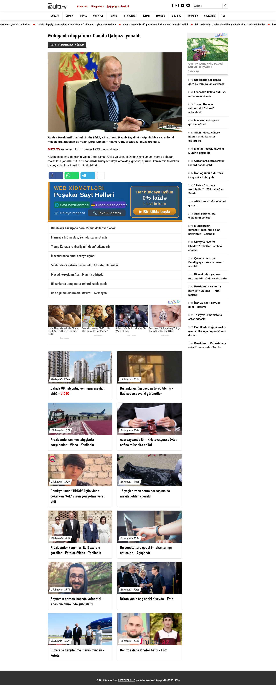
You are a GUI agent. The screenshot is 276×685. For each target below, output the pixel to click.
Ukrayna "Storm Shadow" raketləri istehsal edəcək (205, 246)
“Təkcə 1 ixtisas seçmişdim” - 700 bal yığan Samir (205, 189)
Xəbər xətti (82, 6)
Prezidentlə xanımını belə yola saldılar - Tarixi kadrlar (204, 290)
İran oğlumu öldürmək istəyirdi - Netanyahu (79, 293)
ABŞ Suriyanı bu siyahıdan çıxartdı (201, 215)
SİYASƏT (70, 16)
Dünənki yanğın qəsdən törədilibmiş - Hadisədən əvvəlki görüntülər (172, 24)
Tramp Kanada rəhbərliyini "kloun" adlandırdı (80, 247)
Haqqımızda (97, 6)
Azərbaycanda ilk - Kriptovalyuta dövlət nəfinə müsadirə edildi (97, 24)
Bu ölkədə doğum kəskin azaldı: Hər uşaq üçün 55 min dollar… (207, 331)
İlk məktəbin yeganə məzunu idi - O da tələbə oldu (207, 276)
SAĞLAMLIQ (209, 16)
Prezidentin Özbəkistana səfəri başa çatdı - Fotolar (207, 345)
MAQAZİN (160, 16)
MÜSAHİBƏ (193, 16)
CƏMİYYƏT (98, 16)
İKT (223, 16)
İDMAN (146, 16)
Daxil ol (125, 6)
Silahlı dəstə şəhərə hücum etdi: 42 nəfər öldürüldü (84, 265)
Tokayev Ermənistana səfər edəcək (205, 317)
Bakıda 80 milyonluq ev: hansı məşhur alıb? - (241, 24)
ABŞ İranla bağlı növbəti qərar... (207, 203)
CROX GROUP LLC (126, 680)
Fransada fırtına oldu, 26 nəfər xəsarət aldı (79, 237)
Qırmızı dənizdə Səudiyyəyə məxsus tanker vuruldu (205, 262)
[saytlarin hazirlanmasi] (115, 202)
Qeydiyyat (114, 6)
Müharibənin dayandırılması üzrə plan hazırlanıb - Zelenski (204, 229)
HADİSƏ (113, 16)
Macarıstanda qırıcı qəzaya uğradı (73, 256)
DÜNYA (83, 16)
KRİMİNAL (176, 16)
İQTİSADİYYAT (130, 16)
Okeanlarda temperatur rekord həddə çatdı (79, 284)
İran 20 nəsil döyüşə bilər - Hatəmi (204, 305)
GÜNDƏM (55, 16)
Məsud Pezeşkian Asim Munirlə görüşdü (77, 275)
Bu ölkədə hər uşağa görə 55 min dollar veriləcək (83, 228)
